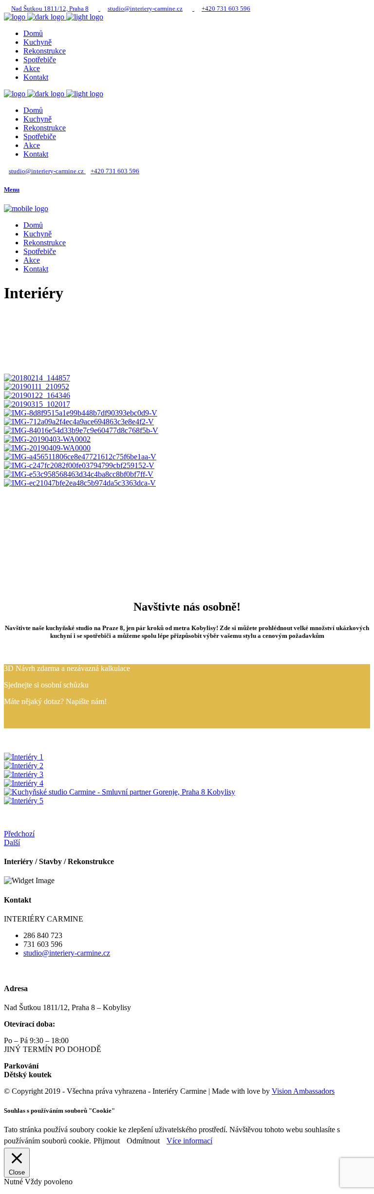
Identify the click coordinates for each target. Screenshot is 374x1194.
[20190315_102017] (37, 404)
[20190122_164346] (37, 395)
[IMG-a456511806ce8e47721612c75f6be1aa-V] (80, 456)
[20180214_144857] (37, 378)
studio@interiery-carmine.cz (66, 953)
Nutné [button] (14, 1181)
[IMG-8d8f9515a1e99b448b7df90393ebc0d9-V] (80, 413)
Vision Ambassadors (303, 1091)
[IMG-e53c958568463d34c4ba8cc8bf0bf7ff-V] (78, 474)
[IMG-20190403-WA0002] (47, 439)
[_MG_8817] (23, 800)
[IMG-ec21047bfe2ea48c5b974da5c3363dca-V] (80, 483)
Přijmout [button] (107, 1141)
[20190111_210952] (36, 386)
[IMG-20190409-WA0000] (47, 448)
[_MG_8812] (23, 757)
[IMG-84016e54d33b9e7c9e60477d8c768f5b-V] (81, 430)
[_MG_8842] (23, 765)
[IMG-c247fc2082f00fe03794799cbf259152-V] (79, 465)
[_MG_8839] (23, 774)
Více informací (189, 1141)
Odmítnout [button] (143, 1141)
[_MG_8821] (23, 783)
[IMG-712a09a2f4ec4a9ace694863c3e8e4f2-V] (79, 421)
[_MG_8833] (119, 792)
